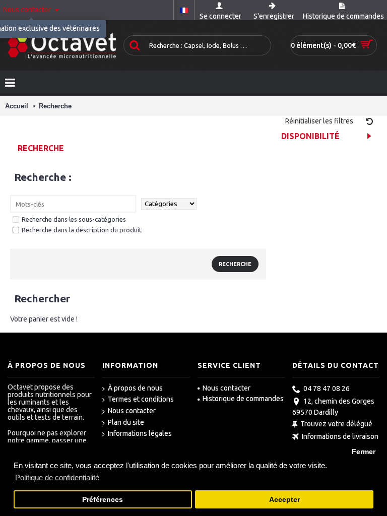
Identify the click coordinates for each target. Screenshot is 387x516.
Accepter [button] (284, 499)
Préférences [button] (102, 499)
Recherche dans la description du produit (82, 229)
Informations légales (140, 433)
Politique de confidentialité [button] (57, 477)
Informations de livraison (340, 437)
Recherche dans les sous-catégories (74, 219)
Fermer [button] (363, 452)
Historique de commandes (243, 399)
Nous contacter (132, 411)
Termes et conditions (141, 399)
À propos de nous (135, 388)
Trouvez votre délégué (336, 424)
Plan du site (126, 422)
